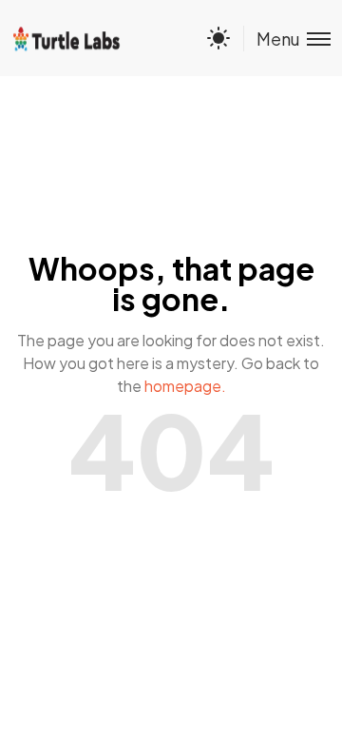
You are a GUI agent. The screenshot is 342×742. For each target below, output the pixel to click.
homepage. (185, 386)
